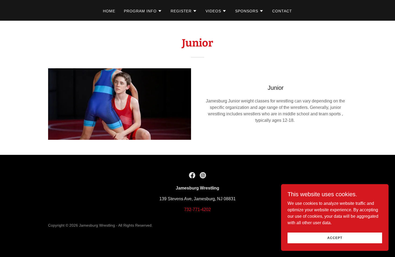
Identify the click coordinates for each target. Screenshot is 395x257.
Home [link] (109, 11)
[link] (192, 175)
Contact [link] (282, 11)
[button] (143, 11)
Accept (334, 238)
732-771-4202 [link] (197, 209)
